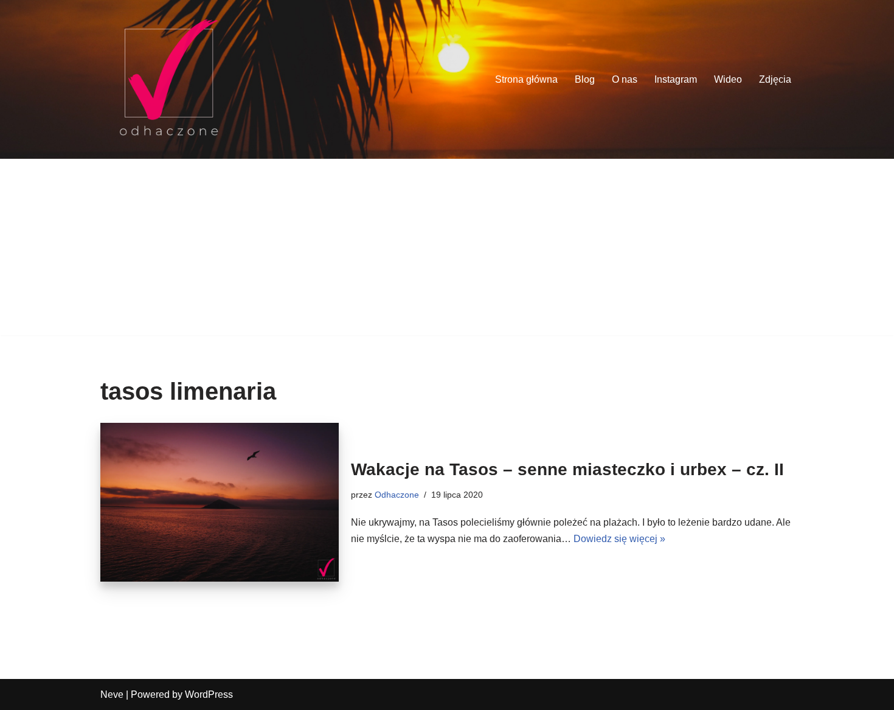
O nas (624, 79)
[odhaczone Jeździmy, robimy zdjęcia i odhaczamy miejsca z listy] (168, 79)
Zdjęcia (775, 79)
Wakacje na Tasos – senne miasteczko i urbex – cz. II (567, 469)
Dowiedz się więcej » (619, 539)
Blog (585, 79)
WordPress (209, 694)
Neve (111, 694)
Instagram (675, 79)
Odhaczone (397, 494)
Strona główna (526, 79)
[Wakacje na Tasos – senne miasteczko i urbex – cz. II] (219, 502)
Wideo (728, 79)
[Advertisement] (447, 250)
